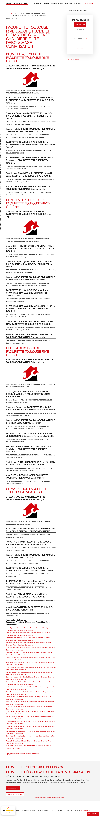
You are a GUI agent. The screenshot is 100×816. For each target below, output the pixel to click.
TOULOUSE (8, 754)
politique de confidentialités (55, 797)
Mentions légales (40, 797)
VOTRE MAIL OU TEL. (80, 38)
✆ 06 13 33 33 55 (80, 24)
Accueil (9, 13)
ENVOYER (80, 49)
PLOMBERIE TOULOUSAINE (17, 3)
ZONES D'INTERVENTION (15, 794)
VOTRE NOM (80, 29)
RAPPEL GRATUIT (13, 788)
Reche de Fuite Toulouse (73, 59)
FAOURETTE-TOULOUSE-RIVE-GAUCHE (15, 753)
